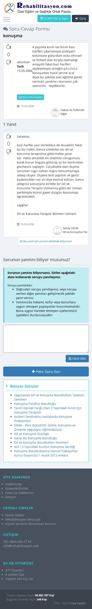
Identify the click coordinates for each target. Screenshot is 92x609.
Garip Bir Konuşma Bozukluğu (35, 438)
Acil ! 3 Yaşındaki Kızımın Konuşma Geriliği (44, 447)
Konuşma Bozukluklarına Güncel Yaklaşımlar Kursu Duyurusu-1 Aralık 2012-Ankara (46, 453)
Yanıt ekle (78, 358)
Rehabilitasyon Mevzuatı (22, 519)
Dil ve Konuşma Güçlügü (31, 434)
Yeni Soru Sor (47, 371)
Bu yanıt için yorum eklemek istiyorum (47, 241)
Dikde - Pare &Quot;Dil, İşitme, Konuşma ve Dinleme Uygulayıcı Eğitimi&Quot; (45, 427)
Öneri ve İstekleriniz (19, 493)
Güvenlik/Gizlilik (16, 488)
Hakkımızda (13, 484)
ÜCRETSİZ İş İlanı (55, 18)
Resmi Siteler (14, 515)
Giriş (82, 18)
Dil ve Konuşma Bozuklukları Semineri (41, 442)
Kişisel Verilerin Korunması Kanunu (30, 524)
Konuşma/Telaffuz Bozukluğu (35, 404)
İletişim (10, 497)
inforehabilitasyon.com (21, 546)
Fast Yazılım (78, 603)
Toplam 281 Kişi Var (19, 579)
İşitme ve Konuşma (30, 97)
